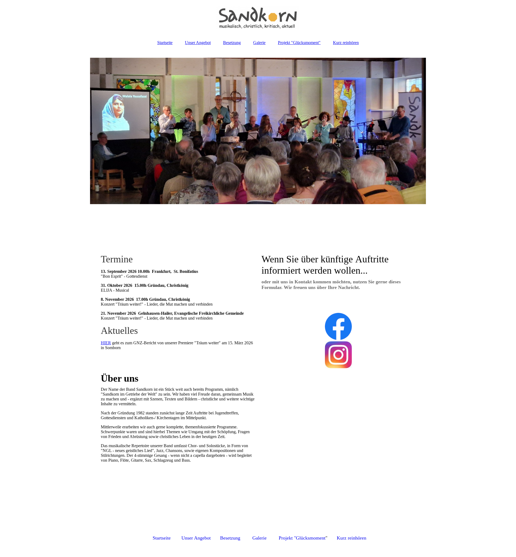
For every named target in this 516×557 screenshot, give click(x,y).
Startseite (165, 42)
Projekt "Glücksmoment (302, 538)
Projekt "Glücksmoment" (299, 42)
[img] (258, 17)
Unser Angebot (198, 42)
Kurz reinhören (346, 42)
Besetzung (232, 42)
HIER (106, 343)
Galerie (259, 42)
